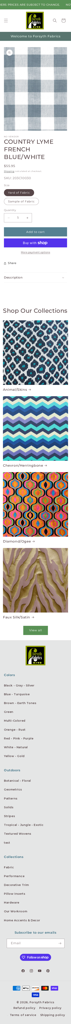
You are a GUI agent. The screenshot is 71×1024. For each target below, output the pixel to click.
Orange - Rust (15, 729)
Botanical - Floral (17, 780)
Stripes (9, 816)
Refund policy (24, 1008)
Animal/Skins (15, 390)
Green (8, 712)
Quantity (10, 210)
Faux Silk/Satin (16, 617)
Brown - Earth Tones (20, 703)
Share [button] (12, 263)
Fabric (9, 867)
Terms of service (23, 1015)
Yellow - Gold (14, 756)
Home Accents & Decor (22, 920)
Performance (14, 876)
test (7, 842)
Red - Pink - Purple (18, 738)
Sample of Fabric (21, 201)
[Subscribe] (60, 943)
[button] (6, 20)
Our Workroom (15, 911)
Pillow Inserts (14, 894)
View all (35, 630)
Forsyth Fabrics (42, 1002)
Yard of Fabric (19, 192)
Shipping (9, 171)
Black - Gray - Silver (19, 685)
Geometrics (13, 789)
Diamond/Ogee (17, 541)
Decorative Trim (16, 885)
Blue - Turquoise (17, 694)
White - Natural (16, 747)
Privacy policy (50, 1008)
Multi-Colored (14, 720)
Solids (9, 807)
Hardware (11, 902)
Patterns (11, 798)
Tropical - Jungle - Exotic (24, 825)
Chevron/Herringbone (23, 465)
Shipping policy (52, 1015)
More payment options (35, 252)
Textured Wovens (17, 833)
